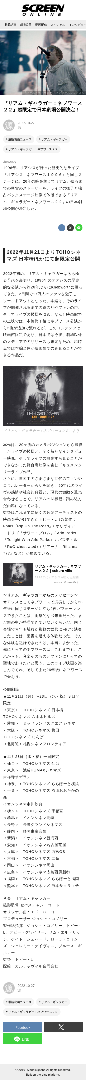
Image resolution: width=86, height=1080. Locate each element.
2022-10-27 (26, 123)
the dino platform (48, 1074)
